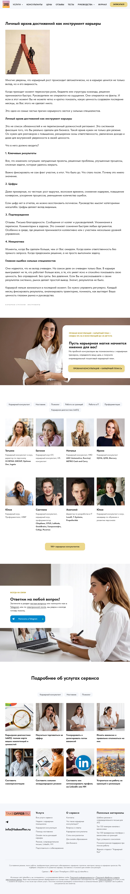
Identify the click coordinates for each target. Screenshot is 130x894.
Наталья (71, 450)
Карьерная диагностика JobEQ (65, 410)
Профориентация (112, 404)
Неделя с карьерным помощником (44, 822)
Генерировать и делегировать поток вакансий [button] (76, 738)
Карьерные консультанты (76, 831)
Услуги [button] (17, 4)
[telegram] (7, 822)
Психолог (55, 404)
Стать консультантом (75, 835)
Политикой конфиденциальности (82, 877)
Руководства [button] (85, 4)
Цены (49, 4)
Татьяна (9, 450)
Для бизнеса (71, 843)
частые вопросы (38, 603)
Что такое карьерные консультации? (75, 822)
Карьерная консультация (46, 827)
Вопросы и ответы (73, 827)
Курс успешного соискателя (108, 839)
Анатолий (71, 509)
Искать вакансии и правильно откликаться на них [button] (110, 738)
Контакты (70, 817)
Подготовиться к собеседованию (50, 848)
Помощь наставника (44, 831)
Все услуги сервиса (44, 817)
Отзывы (60, 4)
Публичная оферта (105, 879)
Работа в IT (94, 404)
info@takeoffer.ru (18, 829)
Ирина (100, 450)
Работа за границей (74, 404)
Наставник (40, 404)
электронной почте (36, 607)
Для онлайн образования (76, 839)
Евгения (40, 450)
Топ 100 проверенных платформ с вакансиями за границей (111, 834)
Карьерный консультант (19, 404)
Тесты (71, 4)
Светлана (41, 509)
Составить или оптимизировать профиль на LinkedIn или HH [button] (79, 783)
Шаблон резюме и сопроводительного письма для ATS (110, 820)
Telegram (14, 607)
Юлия (8, 509)
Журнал (102, 4)
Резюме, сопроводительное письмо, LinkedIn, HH (47, 842)
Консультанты (34, 4)
